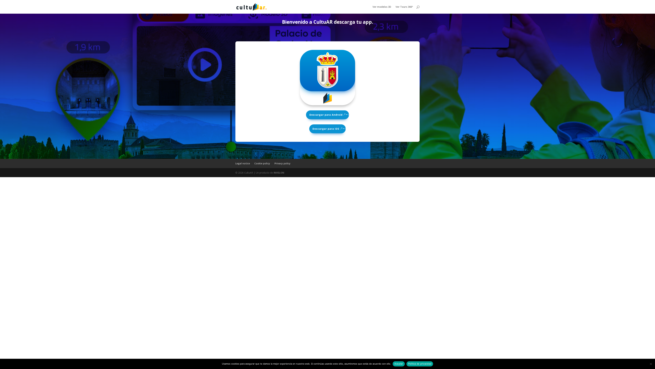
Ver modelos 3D (382, 7)
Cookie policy (262, 163)
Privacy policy (282, 163)
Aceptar (398, 363)
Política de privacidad (420, 363)
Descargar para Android (326, 114)
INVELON (279, 172)
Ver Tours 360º (404, 7)
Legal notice (242, 163)
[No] (650, 364)
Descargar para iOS (325, 128)
